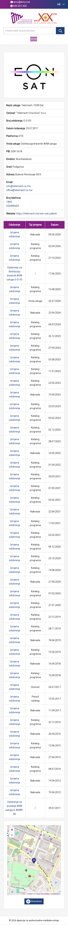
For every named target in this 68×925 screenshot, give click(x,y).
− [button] (12, 835)
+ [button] (12, 830)
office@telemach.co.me (19, 190)
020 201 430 (20, 6)
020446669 (12, 205)
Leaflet (30, 893)
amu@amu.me (21, 2)
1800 (9, 201)
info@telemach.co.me (18, 186)
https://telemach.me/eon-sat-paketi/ (36, 213)
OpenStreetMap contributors (48, 893)
